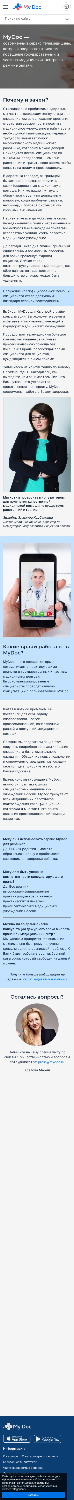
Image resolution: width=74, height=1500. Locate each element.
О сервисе (10, 1456)
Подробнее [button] (20, 1489)
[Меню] (5, 6)
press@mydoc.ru (51, 1062)
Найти (67, 18)
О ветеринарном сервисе (40, 1456)
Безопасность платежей (20, 1462)
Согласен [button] (33, 1495)
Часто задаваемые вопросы (45, 979)
